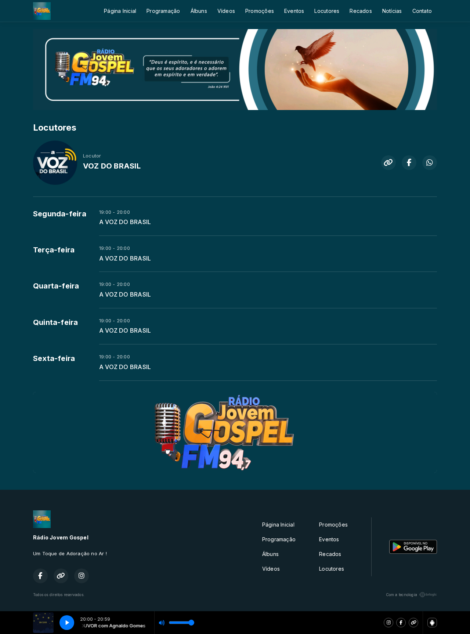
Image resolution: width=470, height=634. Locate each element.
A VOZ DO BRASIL (125, 222)
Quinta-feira (55, 322)
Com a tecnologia (401, 594)
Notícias (392, 11)
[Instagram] (388, 622)
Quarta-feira (56, 285)
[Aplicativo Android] (432, 622)
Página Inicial (120, 11)
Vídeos (226, 11)
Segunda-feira (59, 213)
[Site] (413, 622)
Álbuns (199, 11)
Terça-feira (54, 249)
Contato (422, 11)
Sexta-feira (54, 358)
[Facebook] (401, 622)
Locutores (326, 11)
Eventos (294, 11)
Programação (163, 11)
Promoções (259, 11)
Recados (361, 11)
